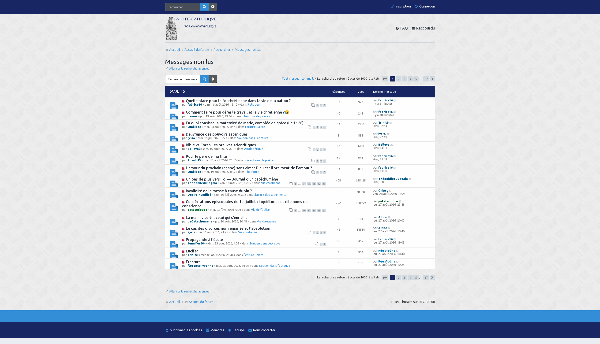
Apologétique (253, 148)
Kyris (191, 232)
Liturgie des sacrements (270, 194)
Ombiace (194, 126)
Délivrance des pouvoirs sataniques (217, 134)
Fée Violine (386, 250)
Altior (382, 217)
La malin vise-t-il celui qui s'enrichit (216, 217)
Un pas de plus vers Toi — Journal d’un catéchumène (232, 179)
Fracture (193, 262)
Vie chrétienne (271, 183)
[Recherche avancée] (213, 7)
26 (314, 183)
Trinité (383, 122)
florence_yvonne (200, 265)
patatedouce (197, 209)
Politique (254, 104)
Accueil (174, 302)
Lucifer (192, 251)
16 (304, 210)
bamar (192, 116)
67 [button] (426, 79)
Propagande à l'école (204, 239)
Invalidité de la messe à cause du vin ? (219, 191)
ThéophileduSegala (202, 183)
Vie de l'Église (260, 209)
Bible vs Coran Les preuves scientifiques (221, 145)
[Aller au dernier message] (394, 100)
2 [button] (398, 79)
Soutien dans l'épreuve (252, 138)
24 (304, 183)
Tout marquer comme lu (298, 78)
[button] (385, 78)
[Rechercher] (204, 7)
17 (309, 210)
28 (323, 183)
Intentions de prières (256, 116)
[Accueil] (191, 28)
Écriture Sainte (255, 126)
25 (309, 183)
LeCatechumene (200, 221)
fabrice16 (195, 104)
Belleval (194, 148)
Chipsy (383, 190)
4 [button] (410, 79)
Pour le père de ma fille (206, 156)
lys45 (191, 138)
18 (314, 210)
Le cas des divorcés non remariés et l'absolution (228, 228)
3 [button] (404, 79)
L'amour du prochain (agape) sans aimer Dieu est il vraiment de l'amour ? (249, 168)
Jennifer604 (196, 243)
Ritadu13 (194, 160)
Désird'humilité (199, 194)
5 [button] (416, 79)
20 (323, 210)
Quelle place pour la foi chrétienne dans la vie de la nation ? (238, 101)
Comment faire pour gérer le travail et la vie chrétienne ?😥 (237, 112)
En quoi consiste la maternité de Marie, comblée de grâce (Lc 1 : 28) (245, 123)
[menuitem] (424, 6)
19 (319, 210)
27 (319, 183)
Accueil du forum (201, 302)
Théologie (252, 171)
